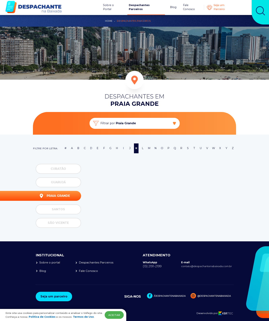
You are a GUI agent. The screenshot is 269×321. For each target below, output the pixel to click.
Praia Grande (58, 195)
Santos (58, 209)
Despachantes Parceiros (139, 7)
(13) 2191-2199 (152, 266)
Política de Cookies (42, 316)
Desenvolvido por (207, 313)
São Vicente (58, 223)
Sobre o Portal (108, 7)
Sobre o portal (49, 262)
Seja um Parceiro (219, 7)
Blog (173, 7)
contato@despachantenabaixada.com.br (206, 266)
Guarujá (58, 182)
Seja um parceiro (53, 296)
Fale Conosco (189, 7)
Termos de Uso (83, 316)
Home (108, 21)
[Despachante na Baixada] (33, 7)
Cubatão (58, 168)
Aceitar (114, 315)
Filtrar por (118, 123)
